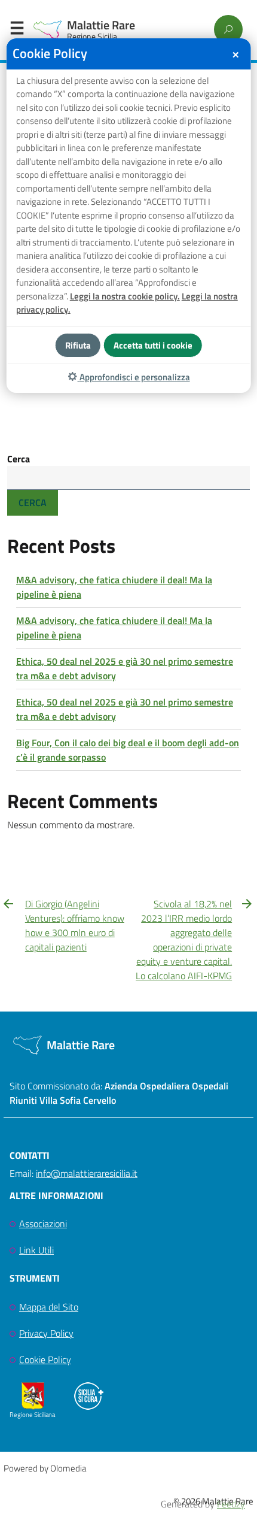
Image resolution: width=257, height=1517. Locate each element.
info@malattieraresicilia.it (86, 1173)
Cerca (18, 459)
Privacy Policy (46, 1333)
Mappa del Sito (48, 1307)
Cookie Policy (45, 1359)
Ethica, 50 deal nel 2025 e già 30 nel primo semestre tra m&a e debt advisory (124, 668)
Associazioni (43, 1223)
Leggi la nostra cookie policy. (125, 296)
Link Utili (36, 1250)
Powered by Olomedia (45, 1468)
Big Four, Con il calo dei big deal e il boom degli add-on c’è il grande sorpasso (127, 749)
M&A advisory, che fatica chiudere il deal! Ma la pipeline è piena (114, 587)
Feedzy (231, 1504)
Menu (17, 31)
